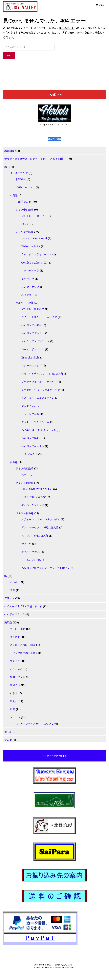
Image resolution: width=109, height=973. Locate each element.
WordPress (70, 967)
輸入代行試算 (54, 139)
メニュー (102, 5)
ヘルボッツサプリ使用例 (54, 755)
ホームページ (67, 27)
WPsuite (48, 967)
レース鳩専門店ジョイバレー (63, 965)
